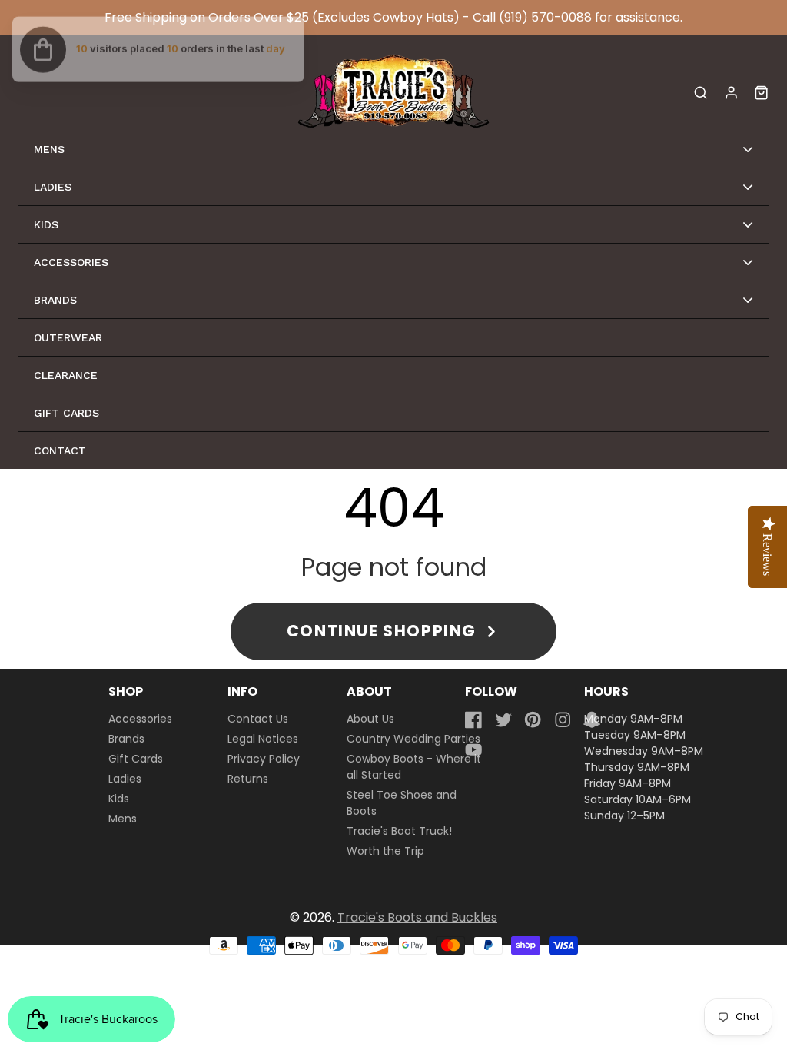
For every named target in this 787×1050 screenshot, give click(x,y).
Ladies (124, 778)
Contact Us (257, 718)
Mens (122, 818)
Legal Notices (262, 738)
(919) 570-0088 (545, 17)
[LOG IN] (731, 92)
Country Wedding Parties (413, 738)
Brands (126, 738)
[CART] (761, 92)
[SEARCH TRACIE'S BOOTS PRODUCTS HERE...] (700, 92)
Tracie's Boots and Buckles (417, 917)
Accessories (140, 718)
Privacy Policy (263, 758)
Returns (247, 778)
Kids (118, 798)
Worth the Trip (385, 851)
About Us (370, 718)
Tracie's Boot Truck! (399, 831)
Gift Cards (135, 758)
